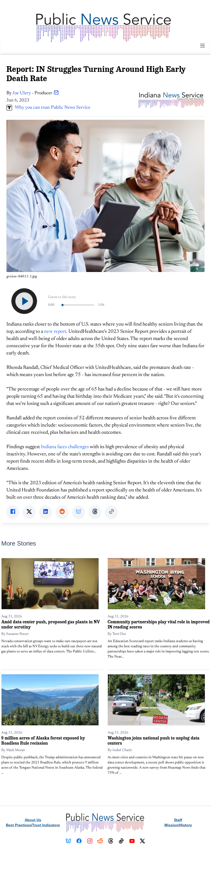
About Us (33, 820)
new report (55, 331)
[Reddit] (100, 841)
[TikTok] (121, 841)
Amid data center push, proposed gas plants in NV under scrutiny (50, 624)
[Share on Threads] (95, 511)
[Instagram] (89, 841)
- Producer (32, 93)
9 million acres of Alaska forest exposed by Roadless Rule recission (43, 740)
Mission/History (178, 825)
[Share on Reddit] (62, 511)
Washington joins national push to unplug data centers (153, 740)
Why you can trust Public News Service (51, 107)
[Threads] (111, 841)
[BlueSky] (68, 841)
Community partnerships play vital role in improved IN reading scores (159, 624)
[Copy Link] (111, 511)
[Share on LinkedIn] (45, 511)
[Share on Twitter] (29, 511)
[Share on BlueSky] (78, 511)
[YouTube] (132, 841)
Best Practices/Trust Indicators (33, 825)
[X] (142, 841)
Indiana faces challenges (65, 447)
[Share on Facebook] (12, 511)
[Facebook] (79, 841)
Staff (178, 820)
